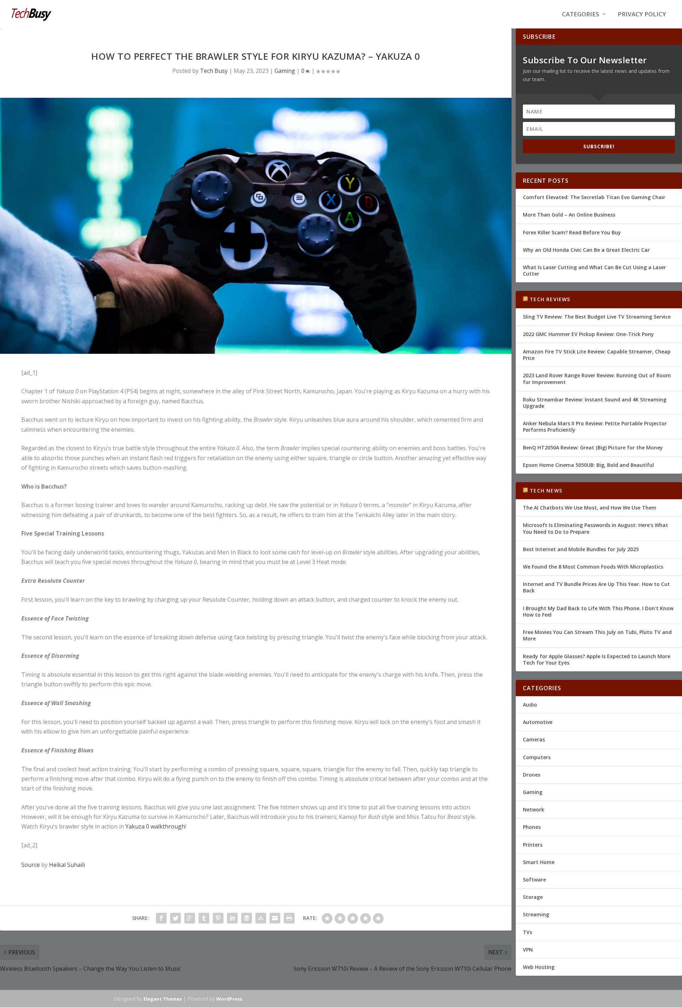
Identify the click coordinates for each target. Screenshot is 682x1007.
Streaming (536, 914)
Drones (531, 774)
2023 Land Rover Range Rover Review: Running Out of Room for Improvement (597, 378)
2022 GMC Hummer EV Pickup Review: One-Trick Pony (588, 334)
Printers (532, 844)
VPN (528, 949)
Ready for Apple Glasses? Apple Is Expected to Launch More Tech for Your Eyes (596, 659)
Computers (537, 757)
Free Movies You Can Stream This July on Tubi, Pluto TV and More (597, 635)
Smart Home (538, 862)
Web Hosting (538, 967)
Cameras (534, 739)
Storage (533, 897)
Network (533, 809)
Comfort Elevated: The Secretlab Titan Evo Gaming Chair (594, 197)
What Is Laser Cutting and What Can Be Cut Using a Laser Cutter (594, 270)
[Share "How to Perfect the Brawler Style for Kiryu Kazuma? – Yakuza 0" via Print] (289, 918)
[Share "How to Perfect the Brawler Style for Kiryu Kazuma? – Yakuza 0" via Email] (275, 918)
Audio (530, 704)
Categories (580, 14)
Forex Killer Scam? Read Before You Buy (572, 232)
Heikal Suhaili (67, 865)
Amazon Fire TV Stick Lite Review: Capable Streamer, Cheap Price (597, 354)
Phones (532, 827)
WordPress (229, 999)
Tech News (546, 490)
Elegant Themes (163, 999)
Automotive (537, 722)
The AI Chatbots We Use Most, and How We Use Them (589, 507)
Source (30, 865)
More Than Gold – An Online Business (569, 214)
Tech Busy (214, 71)
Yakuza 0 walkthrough (155, 826)
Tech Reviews (550, 299)
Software (534, 879)
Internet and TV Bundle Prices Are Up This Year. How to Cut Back (596, 587)
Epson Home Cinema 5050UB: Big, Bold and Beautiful (588, 465)
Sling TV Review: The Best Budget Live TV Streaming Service (597, 316)
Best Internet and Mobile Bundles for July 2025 (581, 549)
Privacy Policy (642, 14)
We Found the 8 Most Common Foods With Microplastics (593, 566)
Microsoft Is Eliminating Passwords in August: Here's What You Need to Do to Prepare (595, 528)
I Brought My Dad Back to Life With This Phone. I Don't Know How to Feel (598, 611)
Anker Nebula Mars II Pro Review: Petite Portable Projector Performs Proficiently (595, 426)
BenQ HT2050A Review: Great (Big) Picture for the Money (593, 447)
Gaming (285, 71)
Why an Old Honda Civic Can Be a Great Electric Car (586, 249)
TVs (527, 932)
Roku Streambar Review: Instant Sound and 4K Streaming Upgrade (594, 402)
